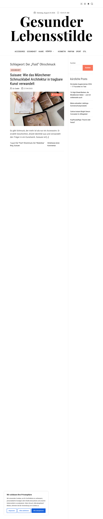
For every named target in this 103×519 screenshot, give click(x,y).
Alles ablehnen (24, 510)
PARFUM (71, 51)
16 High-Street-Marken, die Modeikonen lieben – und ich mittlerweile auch (80, 94)
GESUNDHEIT (32, 51)
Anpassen (12, 510)
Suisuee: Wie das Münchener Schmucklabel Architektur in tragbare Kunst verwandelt (36, 79)
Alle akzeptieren (38, 510)
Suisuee (17, 146)
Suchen (73, 63)
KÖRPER (49, 51)
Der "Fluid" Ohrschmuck (24, 143)
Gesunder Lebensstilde (51, 28)
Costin (17, 89)
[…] (47, 137)
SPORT (78, 51)
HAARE (41, 51)
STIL (84, 51)
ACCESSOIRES (20, 51)
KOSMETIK (62, 51)
